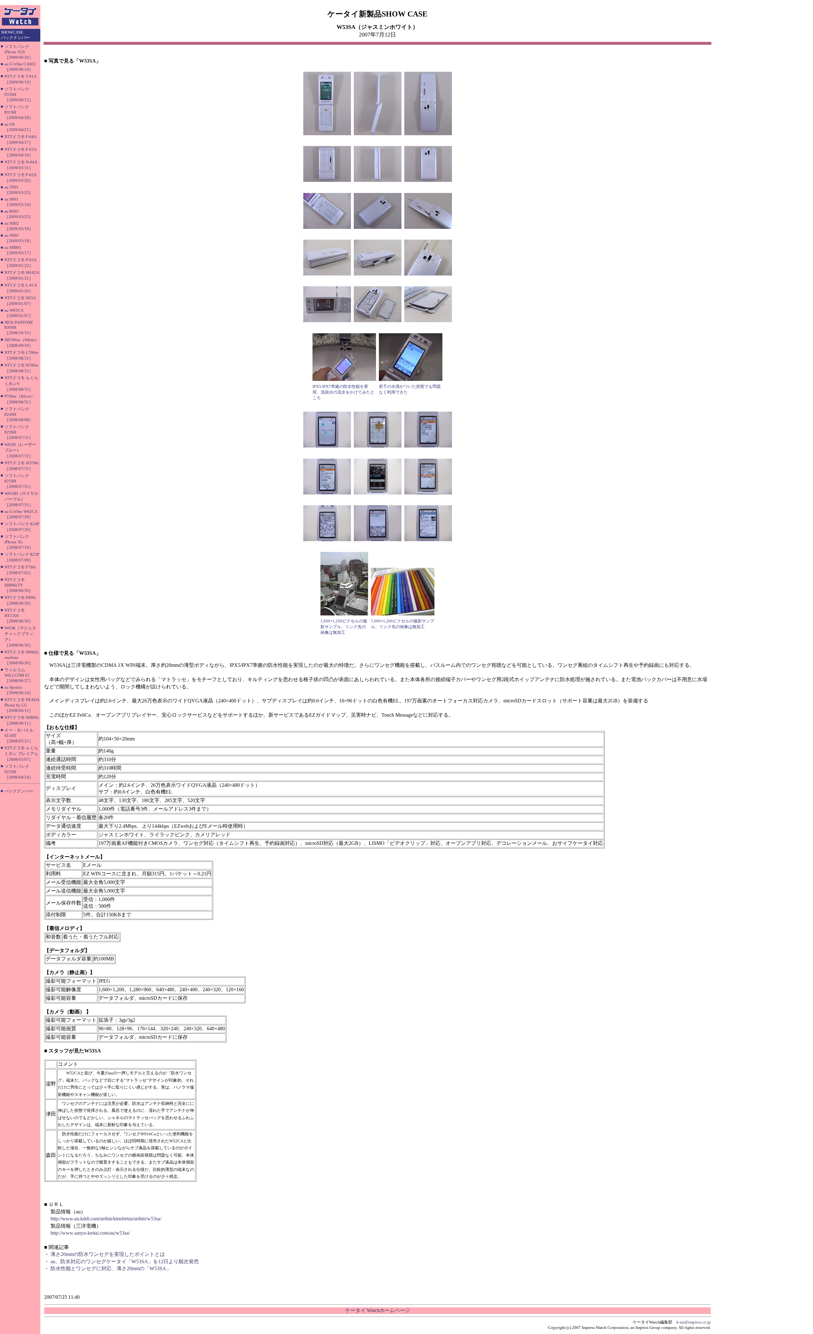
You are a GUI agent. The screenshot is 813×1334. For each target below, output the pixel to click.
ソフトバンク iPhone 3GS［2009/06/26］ (18, 52)
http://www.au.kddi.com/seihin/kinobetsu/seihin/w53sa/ (105, 1218)
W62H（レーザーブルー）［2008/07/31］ (20, 450)
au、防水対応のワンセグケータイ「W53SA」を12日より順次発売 (124, 1261)
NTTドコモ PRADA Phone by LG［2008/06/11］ (21, 705)
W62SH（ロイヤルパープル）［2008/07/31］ (21, 499)
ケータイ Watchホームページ (377, 1310)
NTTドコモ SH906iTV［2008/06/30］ (18, 585)
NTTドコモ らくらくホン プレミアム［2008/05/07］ (21, 754)
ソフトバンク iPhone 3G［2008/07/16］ (18, 542)
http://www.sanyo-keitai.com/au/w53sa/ (90, 1233)
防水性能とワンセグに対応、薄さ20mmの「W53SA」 (110, 1268)
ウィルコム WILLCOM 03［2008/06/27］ (18, 675)
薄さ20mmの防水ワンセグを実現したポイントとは (107, 1254)
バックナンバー (18, 791)
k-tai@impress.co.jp (693, 1322)
